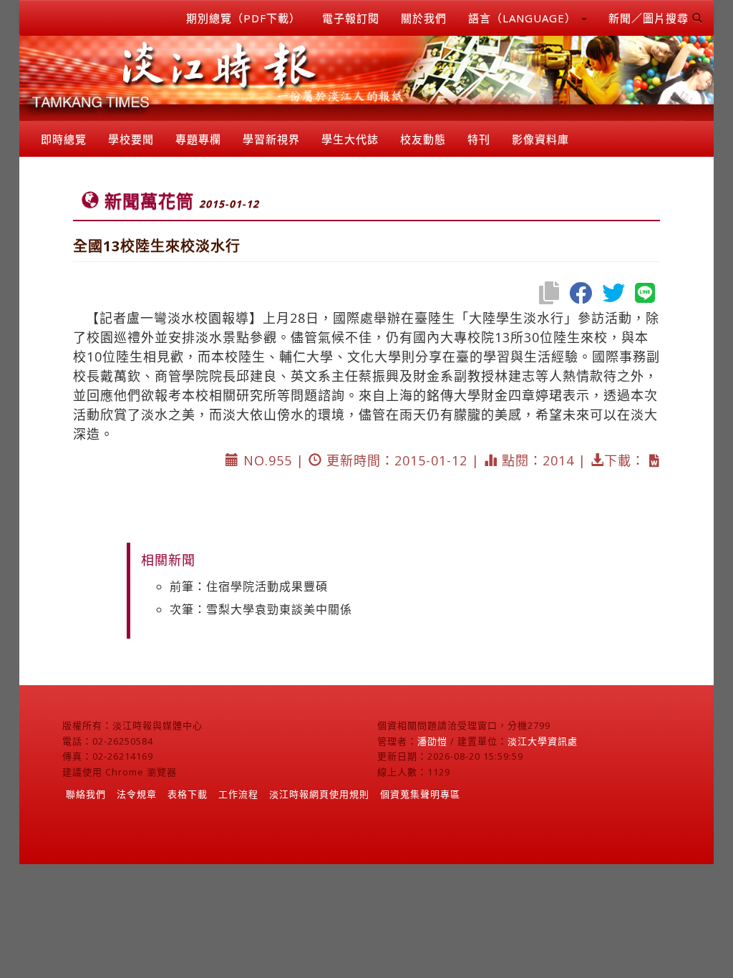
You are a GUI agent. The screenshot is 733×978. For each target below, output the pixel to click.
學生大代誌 (350, 139)
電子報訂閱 (350, 18)
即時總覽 (64, 139)
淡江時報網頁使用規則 (319, 794)
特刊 (478, 139)
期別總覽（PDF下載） (243, 18)
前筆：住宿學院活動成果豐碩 (249, 586)
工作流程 (238, 794)
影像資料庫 (540, 139)
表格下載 (188, 794)
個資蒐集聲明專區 (420, 794)
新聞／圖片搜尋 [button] (650, 18)
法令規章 (137, 794)
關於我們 (424, 18)
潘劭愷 (432, 741)
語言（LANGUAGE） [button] (524, 18)
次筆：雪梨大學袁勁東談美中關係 (261, 609)
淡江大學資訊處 (543, 741)
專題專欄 (198, 139)
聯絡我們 (86, 794)
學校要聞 (131, 139)
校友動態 (423, 139)
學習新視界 (271, 139)
